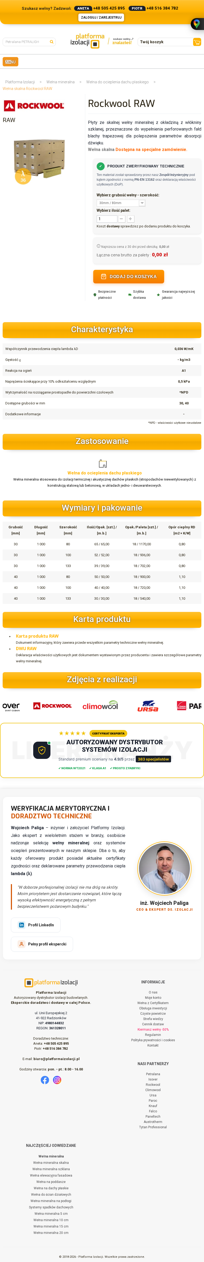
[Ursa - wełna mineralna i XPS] (143, 706)
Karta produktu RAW (37, 636)
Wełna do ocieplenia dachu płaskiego (117, 82)
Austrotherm (153, 1122)
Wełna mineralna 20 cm (51, 1233)
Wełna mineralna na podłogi (51, 1201)
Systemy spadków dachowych (51, 1207)
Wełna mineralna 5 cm (51, 1214)
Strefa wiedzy (153, 1019)
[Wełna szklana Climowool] (95, 706)
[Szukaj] (53, 41)
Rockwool (153, 1085)
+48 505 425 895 (109, 8)
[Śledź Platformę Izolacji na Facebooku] (45, 1080)
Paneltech (153, 1116)
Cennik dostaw (153, 1024)
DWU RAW (26, 648)
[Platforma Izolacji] (102, 41)
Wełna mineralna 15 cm (51, 1226)
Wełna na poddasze (51, 1182)
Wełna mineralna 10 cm (51, 1220)
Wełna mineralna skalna (51, 1163)
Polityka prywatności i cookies (153, 1040)
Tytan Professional (153, 1127)
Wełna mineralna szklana (51, 1169)
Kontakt (153, 1045)
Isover (153, 1079)
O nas (153, 992)
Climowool (153, 1090)
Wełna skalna (101, 149)
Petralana (153, 1074)
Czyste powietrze (153, 1013)
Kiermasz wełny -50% (153, 1029)
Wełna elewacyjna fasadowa (51, 1175)
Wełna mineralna (60, 82)
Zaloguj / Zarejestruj (101, 17)
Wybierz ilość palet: (113, 210)
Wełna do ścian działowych (51, 1194)
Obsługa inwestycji (153, 1008)
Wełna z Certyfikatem (153, 1003)
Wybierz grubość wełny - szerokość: (128, 195)
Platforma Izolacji (20, 82)
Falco (153, 1111)
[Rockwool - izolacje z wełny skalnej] (47, 706)
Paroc (153, 1101)
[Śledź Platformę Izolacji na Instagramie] (57, 1080)
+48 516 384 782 (162, 8)
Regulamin (153, 1035)
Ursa (153, 1095)
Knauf (153, 1106)
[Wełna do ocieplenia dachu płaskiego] (104, 462)
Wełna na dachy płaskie (51, 1188)
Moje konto (153, 998)
